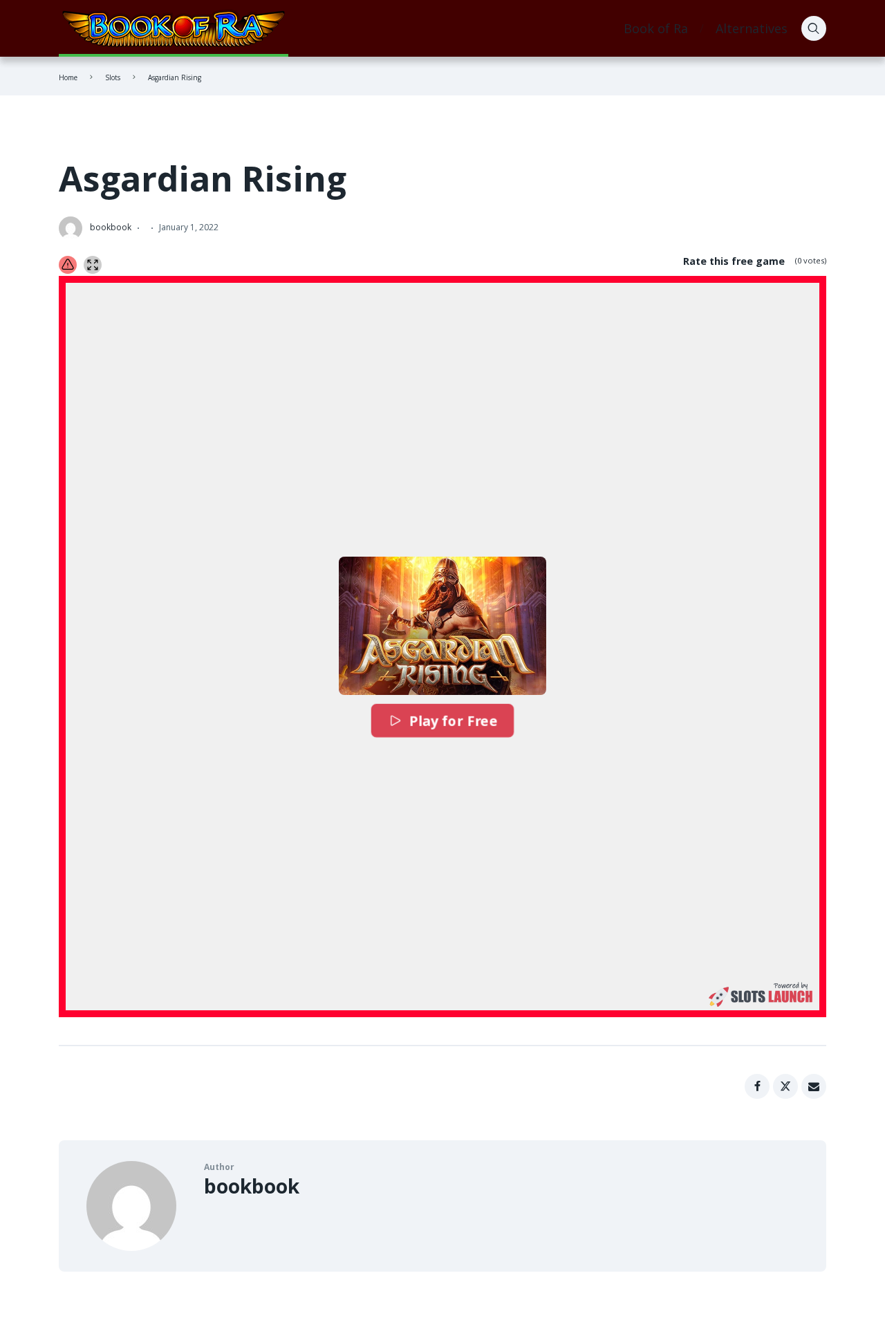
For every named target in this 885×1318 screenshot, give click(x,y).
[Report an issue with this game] (68, 265)
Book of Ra (656, 28)
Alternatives (752, 28)
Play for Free (452, 721)
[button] (442, 626)
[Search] (813, 28)
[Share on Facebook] (757, 1086)
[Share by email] (813, 1086)
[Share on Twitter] (785, 1086)
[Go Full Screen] (93, 265)
